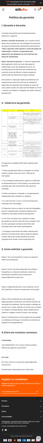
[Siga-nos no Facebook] (3, 430)
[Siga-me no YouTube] (6, 430)
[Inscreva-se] (34, 392)
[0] (39, 9)
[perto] (40, 3)
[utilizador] (35, 9)
